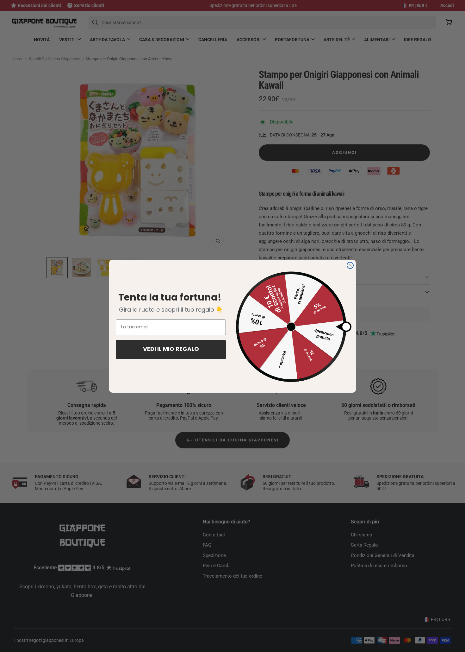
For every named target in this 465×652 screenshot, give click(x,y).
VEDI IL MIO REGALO (171, 349)
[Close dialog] (350, 265)
